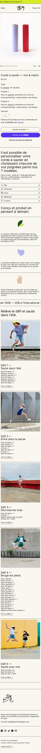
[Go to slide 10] (16, 66)
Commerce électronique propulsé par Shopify (15, 743)
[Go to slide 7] (11, 66)
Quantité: (4, 111)
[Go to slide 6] (9, 66)
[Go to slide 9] (14, 66)
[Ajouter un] (8, 114)
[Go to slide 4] (6, 66)
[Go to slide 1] (1, 66)
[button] (36, 8)
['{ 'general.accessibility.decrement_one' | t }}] (1, 114)
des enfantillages (12, 740)
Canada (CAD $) (6, 746)
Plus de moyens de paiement (20, 140)
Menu (3, 8)
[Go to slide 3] (4, 66)
